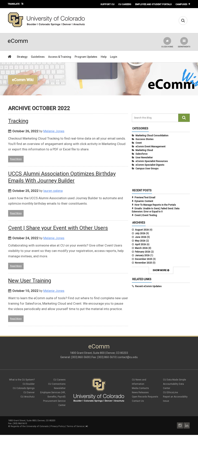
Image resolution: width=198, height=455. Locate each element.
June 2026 (140, 237)
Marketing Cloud (144, 150)
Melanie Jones (53, 131)
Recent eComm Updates (148, 286)
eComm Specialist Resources (152, 161)
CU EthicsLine (170, 392)
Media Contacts (140, 388)
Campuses (181, 4)
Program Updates (86, 56)
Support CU (107, 4)
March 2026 (141, 248)
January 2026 (142, 255)
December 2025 (143, 259)
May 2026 (140, 240)
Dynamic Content (144, 201)
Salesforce (142, 154)
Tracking (18, 121)
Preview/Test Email (145, 197)
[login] (87, 426)
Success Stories (145, 139)
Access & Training (59, 56)
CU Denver (29, 392)
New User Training (29, 280)
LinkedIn (186, 425)
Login (113, 56)
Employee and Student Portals (153, 4)
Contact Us (138, 401)
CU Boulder (29, 384)
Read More (16, 159)
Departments (184, 47)
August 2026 (142, 229)
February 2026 (142, 251)
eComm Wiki (23, 79)
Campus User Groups (147, 168)
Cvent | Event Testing (146, 215)
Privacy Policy (57, 426)
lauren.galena (53, 191)
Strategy (22, 56)
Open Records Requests (145, 396)
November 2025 (143, 262)
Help (104, 56)
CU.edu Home (167, 47)
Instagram (180, 425)
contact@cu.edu (128, 357)
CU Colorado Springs (24, 388)
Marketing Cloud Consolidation (152, 135)
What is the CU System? (22, 379)
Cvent (139, 142)
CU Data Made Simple (174, 379)
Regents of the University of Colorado (30, 426)
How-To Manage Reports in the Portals (155, 204)
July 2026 (140, 233)
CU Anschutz (27, 396)
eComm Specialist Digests (150, 165)
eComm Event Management (151, 146)
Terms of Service (75, 426)
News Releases (140, 392)
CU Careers (124, 4)
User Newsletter (144, 157)
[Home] (46, 26)
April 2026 (140, 244)
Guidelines (38, 56)
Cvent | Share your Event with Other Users (58, 228)
